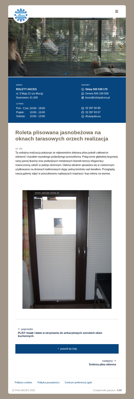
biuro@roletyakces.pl (97, 97)
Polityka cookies (23, 382)
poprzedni (60, 332)
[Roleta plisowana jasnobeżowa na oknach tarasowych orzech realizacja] (67, 249)
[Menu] (117, 11)
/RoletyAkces (93, 116)
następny (102, 362)
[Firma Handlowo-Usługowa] (21, 15)
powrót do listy (68, 348)
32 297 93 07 (92, 112)
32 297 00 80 (92, 108)
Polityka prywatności (48, 382)
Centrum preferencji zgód (78, 382)
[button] (121, 47)
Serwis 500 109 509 (97, 93)
